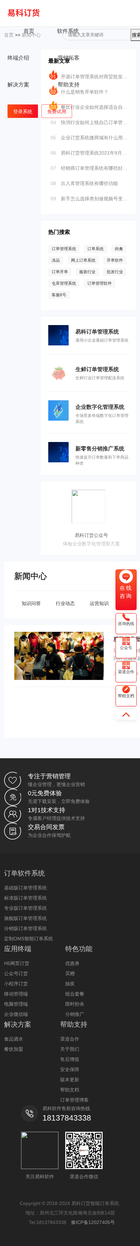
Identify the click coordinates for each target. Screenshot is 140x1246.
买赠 (70, 973)
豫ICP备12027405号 (93, 1222)
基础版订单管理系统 (25, 887)
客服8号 (59, 295)
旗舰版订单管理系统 (25, 918)
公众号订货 (16, 973)
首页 (28, 31)
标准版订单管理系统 (25, 898)
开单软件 (115, 260)
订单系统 (95, 248)
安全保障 (69, 1069)
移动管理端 (16, 994)
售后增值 (69, 1059)
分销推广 (74, 1014)
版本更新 (69, 1079)
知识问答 (31, 603)
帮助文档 (69, 1089)
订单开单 (60, 271)
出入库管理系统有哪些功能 (84, 183)
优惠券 (72, 963)
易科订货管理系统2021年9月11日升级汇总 (89, 153)
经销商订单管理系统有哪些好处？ (89, 168)
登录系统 (22, 111)
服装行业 (87, 271)
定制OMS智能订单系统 (28, 938)
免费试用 (56, 111)
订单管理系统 (64, 248)
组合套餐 (74, 994)
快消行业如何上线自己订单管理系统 (89, 122)
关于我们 (69, 1049)
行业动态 (65, 603)
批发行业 (115, 271)
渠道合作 (69, 1039)
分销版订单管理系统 (25, 928)
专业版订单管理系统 (25, 908)
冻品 (56, 260)
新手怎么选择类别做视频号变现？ (89, 198)
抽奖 (70, 983)
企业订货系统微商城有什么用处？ (89, 137)
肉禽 (119, 248)
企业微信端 (16, 1014)
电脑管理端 (16, 1004)
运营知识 (99, 603)
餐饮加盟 (13, 1049)
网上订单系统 (83, 260)
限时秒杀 (74, 1004)
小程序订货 (16, 983)
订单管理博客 (74, 1100)
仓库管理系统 (64, 283)
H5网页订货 (16, 963)
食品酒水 (13, 1039)
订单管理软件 (99, 283)
